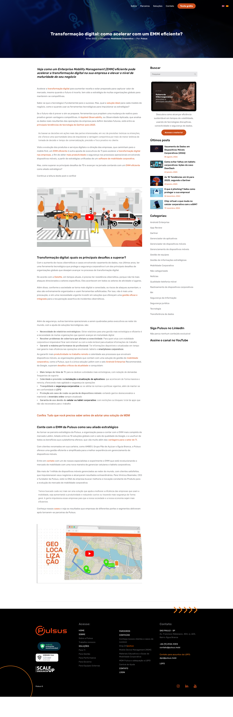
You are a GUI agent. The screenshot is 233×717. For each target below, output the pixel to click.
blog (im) (126, 646)
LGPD (58, 389)
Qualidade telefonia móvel (163, 281)
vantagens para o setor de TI (122, 439)
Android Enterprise (115, 361)
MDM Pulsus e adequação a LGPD (134, 660)
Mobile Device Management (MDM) (135, 650)
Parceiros (124, 631)
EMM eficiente (60, 151)
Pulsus (144, 38)
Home (81, 630)
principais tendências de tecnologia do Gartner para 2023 (66, 125)
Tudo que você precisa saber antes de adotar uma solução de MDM (88, 415)
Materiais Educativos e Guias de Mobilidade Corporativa (134, 655)
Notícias (154, 276)
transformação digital (58, 88)
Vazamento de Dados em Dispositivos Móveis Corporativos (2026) (177, 149)
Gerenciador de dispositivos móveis (168, 244)
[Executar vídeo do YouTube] (89, 217)
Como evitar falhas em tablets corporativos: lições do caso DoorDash (179, 165)
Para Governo (85, 662)
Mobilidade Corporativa (122, 38)
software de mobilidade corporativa (116, 158)
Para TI (82, 650)
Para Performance (87, 658)
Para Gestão (84, 654)
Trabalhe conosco (87, 642)
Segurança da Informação (163, 298)
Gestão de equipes (159, 254)
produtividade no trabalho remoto (71, 354)
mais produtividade (76, 154)
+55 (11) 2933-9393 (169, 644)
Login (122, 672)
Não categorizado (159, 271)
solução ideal (113, 103)
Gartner (154, 233)
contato (50, 461)
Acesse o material (174, 132)
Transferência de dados (162, 314)
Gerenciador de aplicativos (163, 238)
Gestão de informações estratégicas (168, 260)
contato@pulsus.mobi (170, 647)
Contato (123, 668)
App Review (156, 227)
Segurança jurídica (159, 303)
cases (57, 508)
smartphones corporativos (110, 349)
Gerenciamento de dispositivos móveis (169, 249)
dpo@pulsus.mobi (168, 658)
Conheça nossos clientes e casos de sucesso (136, 640)
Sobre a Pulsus (86, 638)
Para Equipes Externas (89, 665)
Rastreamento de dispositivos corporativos (171, 287)
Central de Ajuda (127, 664)
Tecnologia (155, 308)
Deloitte (58, 277)
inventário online (56, 396)
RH (151, 292)
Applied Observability (91, 117)
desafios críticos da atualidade (73, 365)
